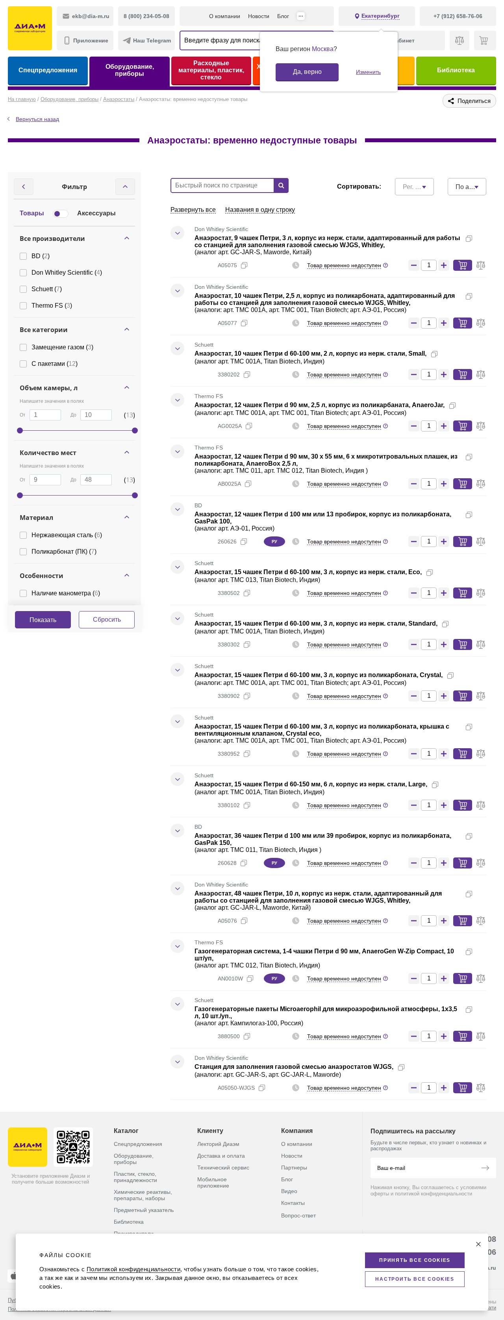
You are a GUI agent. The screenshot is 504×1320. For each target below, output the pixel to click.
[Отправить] (485, 1168)
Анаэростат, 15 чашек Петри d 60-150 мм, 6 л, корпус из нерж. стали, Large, (311, 784)
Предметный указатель (144, 1210)
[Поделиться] (481, 238)
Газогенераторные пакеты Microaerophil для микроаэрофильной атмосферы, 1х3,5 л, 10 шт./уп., (326, 1012)
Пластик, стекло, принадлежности (135, 1177)
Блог (283, 16)
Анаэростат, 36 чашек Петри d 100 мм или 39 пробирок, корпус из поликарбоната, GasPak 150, (323, 839)
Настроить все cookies (414, 1279)
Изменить (368, 72)
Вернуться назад (37, 119)
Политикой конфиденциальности (133, 1269)
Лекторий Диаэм (218, 1144)
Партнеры (294, 1167)
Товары (32, 213)
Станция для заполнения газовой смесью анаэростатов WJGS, (294, 1066)
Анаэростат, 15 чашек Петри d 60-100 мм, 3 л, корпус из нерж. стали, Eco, (308, 572)
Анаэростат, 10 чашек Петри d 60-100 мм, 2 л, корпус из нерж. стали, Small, (310, 353)
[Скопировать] (469, 238)
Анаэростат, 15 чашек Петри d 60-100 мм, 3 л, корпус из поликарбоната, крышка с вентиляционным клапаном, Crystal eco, (322, 730)
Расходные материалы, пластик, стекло (211, 70)
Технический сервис (223, 1167)
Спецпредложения (48, 70)
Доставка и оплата (221, 1156)
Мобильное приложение (213, 1182)
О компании (224, 16)
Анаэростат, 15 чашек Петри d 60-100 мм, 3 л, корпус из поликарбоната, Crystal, (319, 675)
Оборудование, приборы (130, 70)
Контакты (293, 1203)
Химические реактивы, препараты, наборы (143, 1195)
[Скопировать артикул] (244, 265)
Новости (258, 16)
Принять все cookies (414, 1260)
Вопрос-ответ (298, 1215)
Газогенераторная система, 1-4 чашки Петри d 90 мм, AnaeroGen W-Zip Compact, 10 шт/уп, (324, 955)
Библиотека (456, 70)
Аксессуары (96, 213)
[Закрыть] (478, 1244)
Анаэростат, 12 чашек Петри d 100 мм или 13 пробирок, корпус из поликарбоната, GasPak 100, (323, 518)
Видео (289, 1191)
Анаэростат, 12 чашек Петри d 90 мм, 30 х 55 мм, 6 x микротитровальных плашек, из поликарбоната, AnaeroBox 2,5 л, (326, 460)
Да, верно (307, 71)
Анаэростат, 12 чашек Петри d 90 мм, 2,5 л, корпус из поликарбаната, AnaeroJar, (320, 405)
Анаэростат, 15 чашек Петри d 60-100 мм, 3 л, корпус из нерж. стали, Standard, (316, 623)
